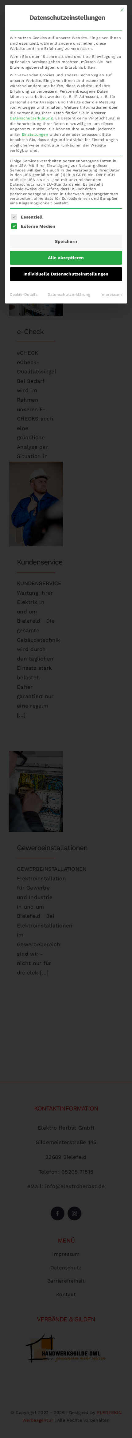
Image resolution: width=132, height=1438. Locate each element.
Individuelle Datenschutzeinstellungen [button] (65, 273)
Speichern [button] (66, 241)
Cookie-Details (23, 294)
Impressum (111, 294)
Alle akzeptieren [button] (66, 257)
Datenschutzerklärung (31, 118)
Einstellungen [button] (35, 134)
